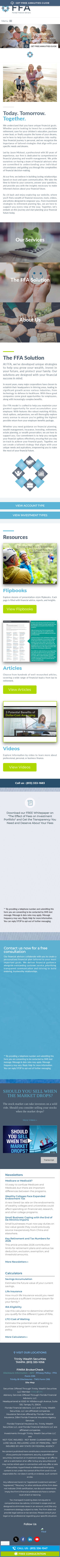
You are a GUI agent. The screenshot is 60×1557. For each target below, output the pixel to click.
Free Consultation (32, 1553)
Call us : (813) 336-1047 (32, 1548)
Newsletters (14, 1175)
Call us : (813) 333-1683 (30, 783)
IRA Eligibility (13, 1307)
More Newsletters (16, 1261)
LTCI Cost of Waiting (17, 1319)
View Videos (19, 767)
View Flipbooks (20, 609)
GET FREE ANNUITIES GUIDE (44, 41)
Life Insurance (13, 1291)
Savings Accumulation (18, 1279)
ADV (32, 1373)
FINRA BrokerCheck (30, 1369)
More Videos (30, 1120)
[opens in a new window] (16, 1540)
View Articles (19, 689)
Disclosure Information (15, 1373)
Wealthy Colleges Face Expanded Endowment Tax (25, 1197)
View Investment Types (30, 515)
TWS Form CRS (42, 1379)
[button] (30, 20)
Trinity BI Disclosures (21, 1379)
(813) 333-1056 (35, 1362)
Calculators (13, 1273)
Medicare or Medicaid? (18, 1180)
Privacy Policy (43, 1373)
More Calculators (16, 1337)
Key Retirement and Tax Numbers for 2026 (27, 1239)
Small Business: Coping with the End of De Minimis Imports (28, 1218)
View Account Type (30, 505)
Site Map (30, 1382)
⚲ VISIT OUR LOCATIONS (30, 1352)
